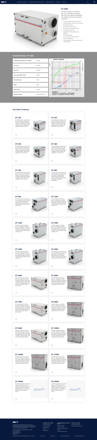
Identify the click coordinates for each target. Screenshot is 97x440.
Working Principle (45, 430)
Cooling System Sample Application (62, 428)
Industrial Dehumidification (47, 424)
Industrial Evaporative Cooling (75, 424)
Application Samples (46, 427)
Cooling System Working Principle (62, 431)
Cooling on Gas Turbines (60, 425)
